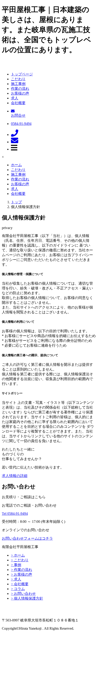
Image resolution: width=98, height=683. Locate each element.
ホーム (16, 165)
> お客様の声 (21, 574)
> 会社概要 (19, 584)
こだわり (18, 79)
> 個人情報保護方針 (27, 598)
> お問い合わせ (23, 593)
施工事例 (18, 84)
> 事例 (16, 565)
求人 (14, 98)
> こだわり (19, 560)
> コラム (18, 589)
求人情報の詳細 (14, 476)
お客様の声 (20, 93)
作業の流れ (20, 88)
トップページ (22, 74)
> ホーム (18, 555)
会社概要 (18, 103)
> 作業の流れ (21, 570)
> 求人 (16, 579)
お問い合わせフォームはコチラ (27, 538)
